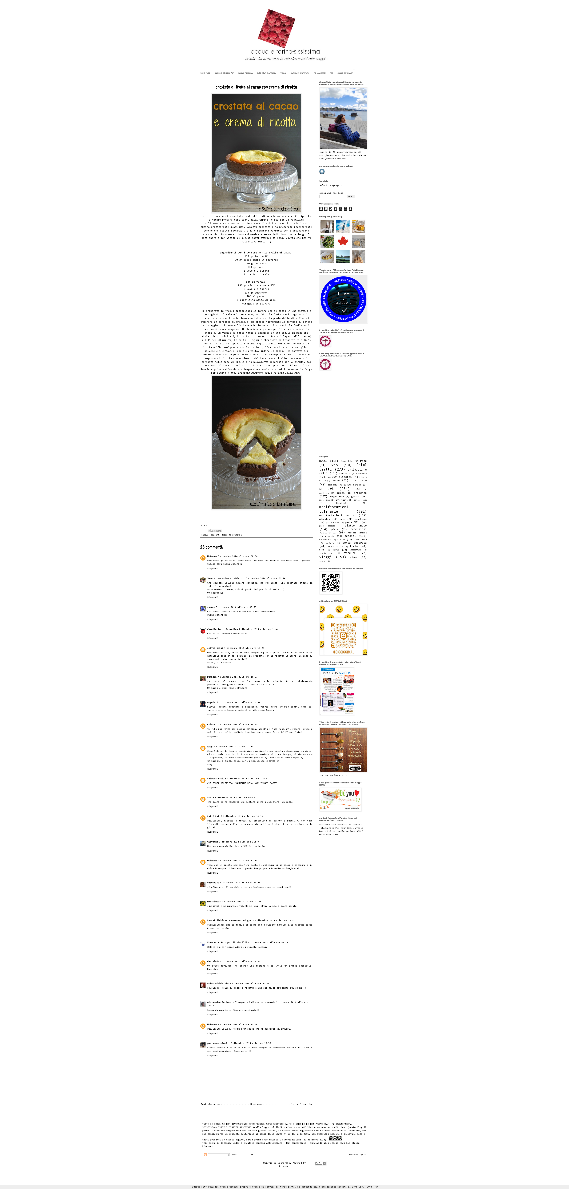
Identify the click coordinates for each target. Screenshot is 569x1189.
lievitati (342, 503)
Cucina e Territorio (300, 72)
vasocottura (355, 550)
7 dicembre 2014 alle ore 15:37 (238, 677)
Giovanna (212, 842)
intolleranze (360, 500)
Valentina (213, 883)
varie (336, 550)
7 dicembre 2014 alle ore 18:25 (238, 724)
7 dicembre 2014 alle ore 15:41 (240, 702)
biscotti (345, 477)
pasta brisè (332, 522)
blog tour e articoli (266, 72)
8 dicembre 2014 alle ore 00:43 (235, 797)
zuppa (322, 561)
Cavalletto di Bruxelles (222, 629)
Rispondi (212, 568)
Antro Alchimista (218, 983)
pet (331, 72)
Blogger (284, 1166)
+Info (368, 1187)
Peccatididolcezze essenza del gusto (230, 920)
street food (360, 540)
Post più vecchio (301, 1104)
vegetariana (325, 553)
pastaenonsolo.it (218, 1043)
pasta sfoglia (327, 526)
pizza (334, 529)
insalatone (324, 500)
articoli (344, 474)
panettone (361, 519)
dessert (215, 535)
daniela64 (213, 961)
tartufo (330, 543)
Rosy (210, 747)
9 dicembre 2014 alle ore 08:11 (268, 942)
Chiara (212, 724)
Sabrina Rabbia (216, 779)
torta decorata (355, 543)
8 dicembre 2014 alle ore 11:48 (239, 842)
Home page (205, 72)
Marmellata (347, 461)
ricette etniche (357, 533)
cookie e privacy (345, 72)
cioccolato (358, 480)
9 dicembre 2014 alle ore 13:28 (250, 983)
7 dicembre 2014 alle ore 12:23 (244, 648)
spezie (341, 539)
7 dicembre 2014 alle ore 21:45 (247, 779)
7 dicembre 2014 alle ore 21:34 (234, 747)
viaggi (283, 72)
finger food (337, 497)
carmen (211, 607)
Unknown (212, 556)
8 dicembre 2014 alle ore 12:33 (238, 861)
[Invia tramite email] (209, 530)
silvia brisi (215, 648)
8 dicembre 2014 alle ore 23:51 (275, 920)
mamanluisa (214, 902)
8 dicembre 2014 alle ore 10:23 (243, 816)
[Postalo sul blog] (211, 530)
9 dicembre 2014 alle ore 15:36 (238, 1024)
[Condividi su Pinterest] (220, 530)
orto (342, 519)
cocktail (332, 485)
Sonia (210, 797)
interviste (342, 500)
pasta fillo (352, 522)
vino (353, 557)
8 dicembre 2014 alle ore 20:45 (240, 883)
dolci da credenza (232, 535)
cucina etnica (352, 485)
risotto (329, 536)
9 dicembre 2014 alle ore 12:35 (240, 961)
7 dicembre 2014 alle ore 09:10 (266, 578)
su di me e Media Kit (224, 72)
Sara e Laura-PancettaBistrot (226, 578)
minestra (324, 519)
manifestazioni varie (336, 515)
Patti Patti (214, 816)
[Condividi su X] (214, 530)
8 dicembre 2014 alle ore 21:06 (242, 902)
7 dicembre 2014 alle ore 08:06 (238, 556)
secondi (350, 536)
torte (354, 546)
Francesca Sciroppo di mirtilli (227, 942)
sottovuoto (325, 540)
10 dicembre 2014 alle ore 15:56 (250, 1043)
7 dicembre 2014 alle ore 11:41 (259, 629)
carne (336, 480)
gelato (355, 497)
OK (376, 1187)
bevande (362, 474)
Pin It (204, 525)
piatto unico (356, 525)
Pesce (335, 465)
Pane (363, 461)
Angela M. (213, 702)
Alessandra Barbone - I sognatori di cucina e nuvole (241, 1002)
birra (327, 477)
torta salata (335, 547)
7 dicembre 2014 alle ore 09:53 (236, 607)
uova (321, 550)
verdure (350, 553)
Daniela (212, 677)
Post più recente (211, 1104)
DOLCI (323, 461)
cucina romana (245, 72)
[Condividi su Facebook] (217, 530)
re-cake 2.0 (320, 72)
